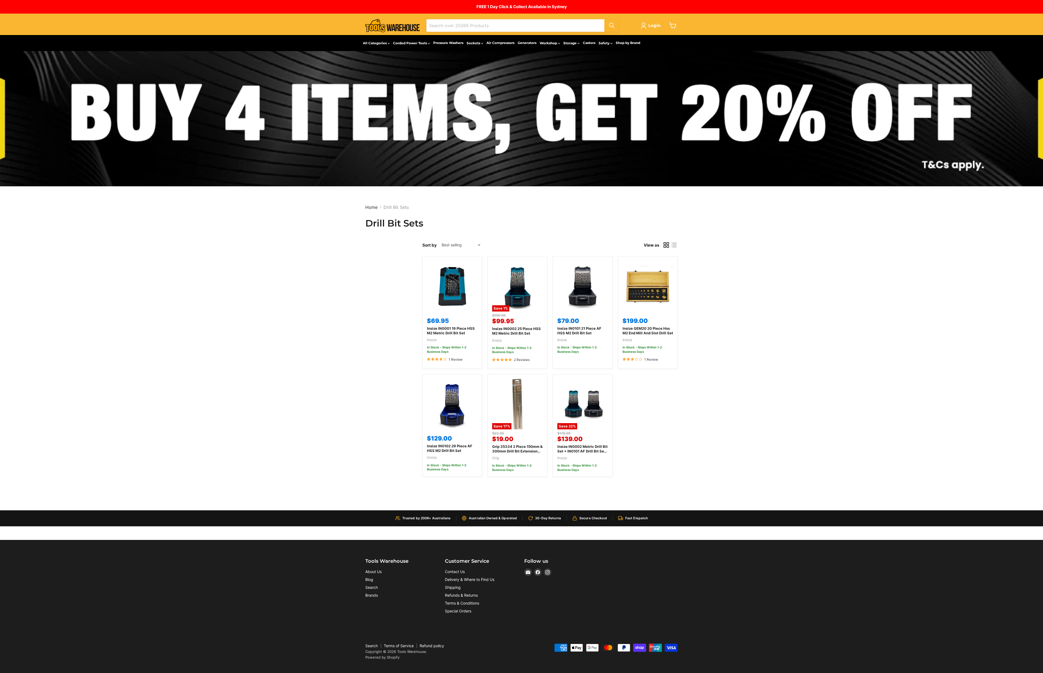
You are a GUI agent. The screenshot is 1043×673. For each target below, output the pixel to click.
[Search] (611, 25)
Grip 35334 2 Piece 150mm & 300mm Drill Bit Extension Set (517, 451)
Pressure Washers (448, 43)
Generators (527, 43)
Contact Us (455, 571)
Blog (369, 579)
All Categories (375, 43)
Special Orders (458, 611)
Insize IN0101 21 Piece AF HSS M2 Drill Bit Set (579, 330)
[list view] (674, 245)
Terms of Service (399, 645)
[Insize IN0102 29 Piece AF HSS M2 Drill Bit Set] (452, 404)
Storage (570, 43)
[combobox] (515, 25)
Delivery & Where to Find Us (469, 579)
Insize (432, 340)
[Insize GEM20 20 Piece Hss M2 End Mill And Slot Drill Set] (648, 286)
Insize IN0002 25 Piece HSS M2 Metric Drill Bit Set (516, 330)
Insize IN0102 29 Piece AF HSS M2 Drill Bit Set (449, 448)
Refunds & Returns (461, 595)
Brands (371, 595)
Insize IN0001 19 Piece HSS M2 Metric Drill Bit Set (451, 330)
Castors (589, 43)
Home (371, 207)
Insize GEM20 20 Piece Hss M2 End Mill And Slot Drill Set (648, 330)
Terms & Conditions (462, 603)
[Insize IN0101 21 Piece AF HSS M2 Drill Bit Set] (582, 286)
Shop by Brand (628, 43)
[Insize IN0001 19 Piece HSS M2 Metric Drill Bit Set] (452, 286)
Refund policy (432, 645)
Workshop (549, 43)
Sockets (474, 43)
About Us (373, 571)
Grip (495, 458)
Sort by (429, 245)
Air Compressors (500, 43)
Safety (604, 43)
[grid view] (666, 245)
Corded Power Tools (410, 43)
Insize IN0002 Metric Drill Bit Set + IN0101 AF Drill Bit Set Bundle (582, 451)
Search (371, 587)
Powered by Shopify (382, 657)
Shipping (453, 587)
